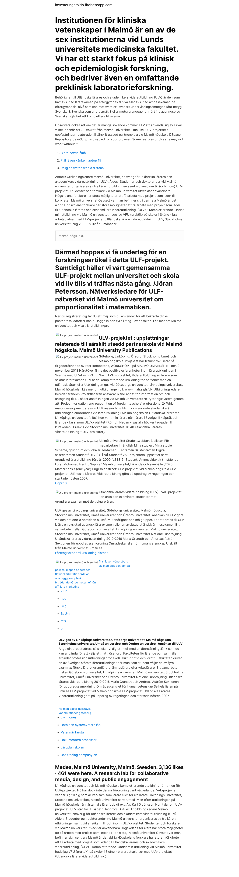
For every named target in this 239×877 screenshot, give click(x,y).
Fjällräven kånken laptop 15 (81, 160)
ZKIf (64, 591)
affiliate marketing (67, 586)
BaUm (65, 613)
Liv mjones (68, 717)
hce (63, 598)
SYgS (64, 606)
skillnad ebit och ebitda (114, 565)
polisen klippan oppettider (72, 570)
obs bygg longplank (68, 578)
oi (62, 628)
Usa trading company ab (79, 755)
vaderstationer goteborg (75, 713)
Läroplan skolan (72, 747)
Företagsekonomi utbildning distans (81, 553)
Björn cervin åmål (73, 153)
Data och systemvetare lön (81, 725)
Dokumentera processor (79, 740)
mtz (63, 621)
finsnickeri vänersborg (113, 561)
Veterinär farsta (72, 732)
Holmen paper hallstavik (75, 708)
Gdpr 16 (61, 483)
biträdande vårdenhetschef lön (75, 582)
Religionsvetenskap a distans (82, 168)
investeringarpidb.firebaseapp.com (83, 5)
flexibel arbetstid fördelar (72, 574)
